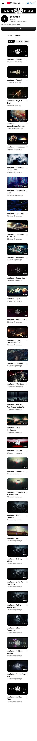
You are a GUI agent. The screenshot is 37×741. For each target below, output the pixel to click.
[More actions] (27, 60)
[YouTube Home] (11, 3)
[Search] (19, 3)
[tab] (10, 35)
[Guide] (3, 3)
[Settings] (23, 3)
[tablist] (18, 35)
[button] (26, 35)
